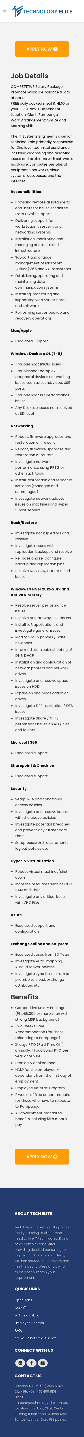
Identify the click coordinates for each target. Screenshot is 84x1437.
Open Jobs (23, 1300)
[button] (42, 49)
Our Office (22, 1307)
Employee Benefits (29, 1323)
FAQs (19, 1330)
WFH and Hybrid (27, 1315)
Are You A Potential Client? (35, 1338)
